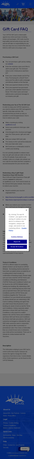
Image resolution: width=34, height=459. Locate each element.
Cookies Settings (17, 236)
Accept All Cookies (17, 246)
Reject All (17, 241)
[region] (17, 229)
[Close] (26, 210)
